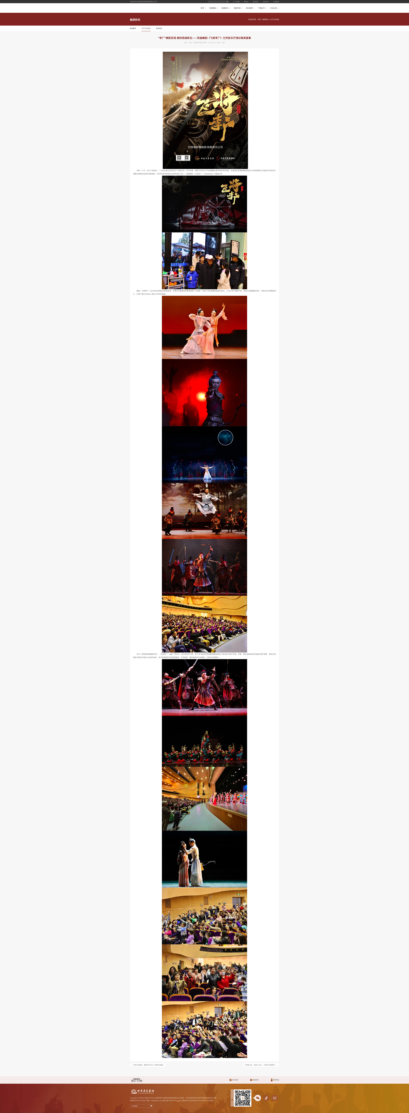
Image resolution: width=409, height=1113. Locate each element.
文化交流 (273, 8)
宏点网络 (211, 1100)
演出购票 (249, 8)
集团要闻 (133, 28)
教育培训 (276, 1080)
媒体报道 (159, 28)
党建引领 (237, 8)
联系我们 (256, 1)
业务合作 (266, 1)
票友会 (246, 1)
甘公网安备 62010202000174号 (190, 1100)
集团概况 (212, 8)
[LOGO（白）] (148, 8)
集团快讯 (225, 8)
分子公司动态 (274, 19)
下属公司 (261, 8)
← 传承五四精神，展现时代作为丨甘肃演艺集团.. (147, 1065)
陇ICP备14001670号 (170, 1100)
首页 (202, 8)
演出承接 (235, 1080)
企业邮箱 (276, 1)
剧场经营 (255, 1080)
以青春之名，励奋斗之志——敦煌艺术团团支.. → (261, 1065)
